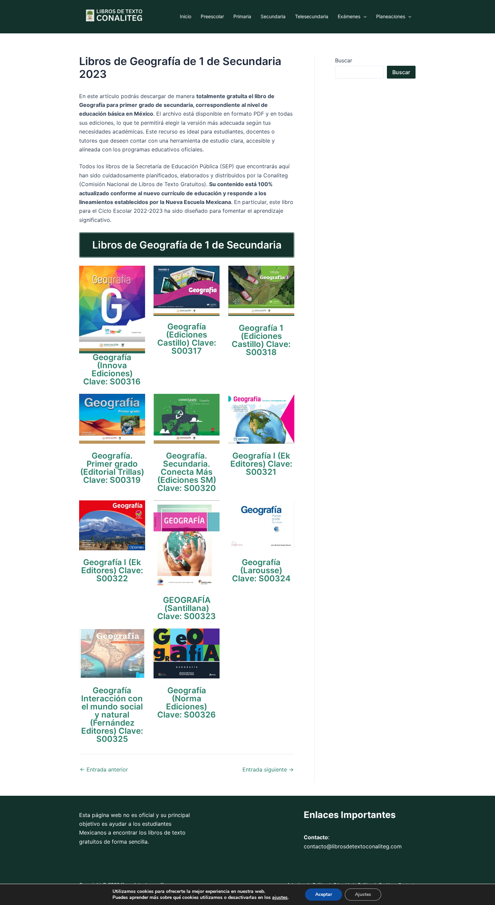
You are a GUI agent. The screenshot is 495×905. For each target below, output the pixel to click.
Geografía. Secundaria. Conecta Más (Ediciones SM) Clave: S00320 (186, 472)
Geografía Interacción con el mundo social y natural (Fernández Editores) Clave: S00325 (112, 714)
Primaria (242, 16)
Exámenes (349, 16)
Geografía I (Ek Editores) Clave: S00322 (112, 570)
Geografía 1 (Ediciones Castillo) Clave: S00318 (261, 340)
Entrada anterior (104, 769)
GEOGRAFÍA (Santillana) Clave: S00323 (186, 608)
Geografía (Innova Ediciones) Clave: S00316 (112, 369)
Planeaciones (390, 16)
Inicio (185, 16)
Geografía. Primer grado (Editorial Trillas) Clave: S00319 (112, 468)
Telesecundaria (311, 16)
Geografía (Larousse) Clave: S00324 (261, 570)
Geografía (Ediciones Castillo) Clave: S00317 (186, 339)
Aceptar (323, 894)
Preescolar (212, 16)
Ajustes (363, 894)
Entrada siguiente (268, 769)
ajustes (280, 898)
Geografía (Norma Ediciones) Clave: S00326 (186, 702)
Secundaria (273, 16)
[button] (363, 16)
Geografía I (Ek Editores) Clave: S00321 (261, 464)
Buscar (343, 60)
